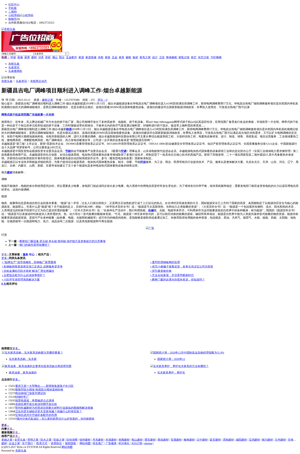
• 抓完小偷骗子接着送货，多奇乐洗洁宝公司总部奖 (181, 266)
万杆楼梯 (216, 57)
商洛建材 (163, 439)
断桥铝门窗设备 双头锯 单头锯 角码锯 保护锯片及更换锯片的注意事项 (62, 241)
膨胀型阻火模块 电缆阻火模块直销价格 (39, 389)
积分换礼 (124, 443)
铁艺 (194, 57)
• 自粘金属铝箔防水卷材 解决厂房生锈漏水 (28, 270)
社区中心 (13, 4)
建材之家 (47, 99)
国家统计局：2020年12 (171, 359)
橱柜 (128, 57)
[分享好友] (8, 77)
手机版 (12, 8)
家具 (121, 57)
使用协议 (56, 443)
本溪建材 (111, 439)
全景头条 (20, 439)
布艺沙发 (203, 57)
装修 (20, 57)
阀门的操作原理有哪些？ (34, 244)
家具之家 (145, 57)
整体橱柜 (171, 57)
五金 (114, 57)
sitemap (148, 443)
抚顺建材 (124, 439)
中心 (32, 254)
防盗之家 (59, 439)
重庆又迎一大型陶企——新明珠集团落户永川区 (44, 385)
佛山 (55, 57)
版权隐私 (70, 443)
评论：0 (102, 99)
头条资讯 (21, 81)
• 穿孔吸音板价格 (161, 270)
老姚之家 (6, 439)
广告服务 (111, 443)
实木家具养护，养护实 (171, 372)
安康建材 (176, 439)
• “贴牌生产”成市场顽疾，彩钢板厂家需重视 (29, 262)
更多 (5, 254)
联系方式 (41, 443)
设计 (155, 57)
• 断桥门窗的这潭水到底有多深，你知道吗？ (177, 279)
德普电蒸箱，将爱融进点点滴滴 (34, 400)
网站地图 (85, 443)
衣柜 (100, 57)
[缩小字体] (7, 99)
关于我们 (27, 443)
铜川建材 (267, 439)
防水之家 (46, 439)
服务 (25, 254)
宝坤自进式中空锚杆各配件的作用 (36, 415)
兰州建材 (280, 439)
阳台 (62, 57)
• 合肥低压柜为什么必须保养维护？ (23, 275)
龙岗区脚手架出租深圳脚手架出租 (36, 404)
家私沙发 (184, 57)
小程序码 (13, 15)
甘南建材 (293, 439)
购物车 (12, 19)
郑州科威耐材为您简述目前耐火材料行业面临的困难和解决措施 (54, 407)
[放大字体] (2, 99)
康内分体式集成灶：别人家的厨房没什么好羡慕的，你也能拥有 (55, 418)
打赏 (4, 234)
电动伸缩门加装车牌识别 (30, 393)
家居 (81, 57)
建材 (34, 57)
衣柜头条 (6, 81)
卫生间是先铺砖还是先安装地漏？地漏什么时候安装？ (48, 411)
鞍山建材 (137, 439)
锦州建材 (85, 439)
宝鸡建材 (254, 439)
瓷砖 (48, 57)
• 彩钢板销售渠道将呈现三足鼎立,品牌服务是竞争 (32, 266)
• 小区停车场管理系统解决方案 (21, 279)
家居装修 (91, 57)
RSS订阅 (137, 443)
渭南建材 (228, 439)
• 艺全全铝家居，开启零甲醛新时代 (172, 275)
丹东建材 (98, 439)
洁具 (41, 57)
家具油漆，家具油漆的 (23, 372)
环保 (13, 57)
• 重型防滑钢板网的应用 (165, 262)
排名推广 (98, 443)
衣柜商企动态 (38, 81)
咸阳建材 (241, 439)
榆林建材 (189, 439)
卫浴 (162, 57)
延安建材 (215, 439)
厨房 (27, 57)
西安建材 (150, 439)
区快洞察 (72, 439)
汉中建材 (202, 439)
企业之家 (14, 443)
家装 (107, 57)
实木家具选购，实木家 (23, 359)
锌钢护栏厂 (22, 396)
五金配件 (71, 57)
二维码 (12, 11)
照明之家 (33, 439)
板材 (135, 57)
